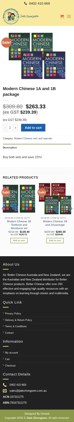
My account (11, 352)
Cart (7, 359)
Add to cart (33, 127)
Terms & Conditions (16, 326)
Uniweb (45, 413)
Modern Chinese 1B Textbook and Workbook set (19, 225)
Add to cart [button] (19, 240)
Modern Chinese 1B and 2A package (55, 223)
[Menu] (69, 16)
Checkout (10, 365)
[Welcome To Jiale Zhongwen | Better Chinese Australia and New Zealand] (21, 16)
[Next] (71, 216)
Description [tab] (10, 147)
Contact (9, 332)
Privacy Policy (13, 313)
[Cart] (62, 16)
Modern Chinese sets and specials (33, 138)
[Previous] (3, 216)
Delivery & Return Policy (18, 320)
